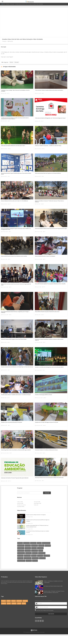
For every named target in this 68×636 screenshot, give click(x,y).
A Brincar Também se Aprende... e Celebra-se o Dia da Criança (48, 145)
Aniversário (19, 600)
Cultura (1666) (20, 501)
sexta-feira (35, 553)
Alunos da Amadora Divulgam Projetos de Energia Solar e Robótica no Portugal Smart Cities (16, 229)
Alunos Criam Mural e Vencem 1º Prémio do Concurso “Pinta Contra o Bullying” (49, 201)
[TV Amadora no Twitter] (38, 621)
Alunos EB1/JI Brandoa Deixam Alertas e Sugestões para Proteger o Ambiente (15, 312)
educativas (35, 560)
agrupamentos (21, 545)
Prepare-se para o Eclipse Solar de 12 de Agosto (36, 514)
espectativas (28, 553)
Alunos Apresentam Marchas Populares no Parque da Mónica (48, 173)
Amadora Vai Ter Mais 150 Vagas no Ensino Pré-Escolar (46, 422)
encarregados (35, 558)
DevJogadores (21, 550)
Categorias (5, 62)
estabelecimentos (46, 543)
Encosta (19, 603)
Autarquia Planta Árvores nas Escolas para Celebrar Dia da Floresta (49, 477)
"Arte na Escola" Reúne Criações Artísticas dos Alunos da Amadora (49, 90)
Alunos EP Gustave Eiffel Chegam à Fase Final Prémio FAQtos (13, 339)
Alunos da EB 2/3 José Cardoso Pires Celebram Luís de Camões (14, 256)
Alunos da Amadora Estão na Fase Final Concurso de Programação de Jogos (51, 228)
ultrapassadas (42, 553)
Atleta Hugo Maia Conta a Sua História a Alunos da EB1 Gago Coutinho (16, 450)
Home (4, 4)
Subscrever (51, 613)
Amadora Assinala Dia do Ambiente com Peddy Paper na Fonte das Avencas (17, 366)
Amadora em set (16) (21, 505)
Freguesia (4, 603)
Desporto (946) (20, 503)
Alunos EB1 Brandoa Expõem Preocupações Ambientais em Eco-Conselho (50, 283)
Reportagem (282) (37, 503)
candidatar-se (21, 548)
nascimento (40, 555)
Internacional (46, 555)
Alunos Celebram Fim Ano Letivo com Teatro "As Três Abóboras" (14, 200)
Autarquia (14, 603)
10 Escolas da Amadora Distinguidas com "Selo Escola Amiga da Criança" (50, 118)
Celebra (8, 600)
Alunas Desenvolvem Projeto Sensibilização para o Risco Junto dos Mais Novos (16, 174)
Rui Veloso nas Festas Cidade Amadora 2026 (53, 586)
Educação (12, 4)
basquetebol (33, 543)
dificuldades (20, 555)
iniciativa (39, 543)
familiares (34, 548)
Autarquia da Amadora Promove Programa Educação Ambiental (14, 477)
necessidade (42, 558)
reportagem (41, 545)
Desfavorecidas (27, 558)
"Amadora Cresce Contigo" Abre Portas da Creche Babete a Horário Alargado (15, 91)
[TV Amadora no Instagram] (41, 621)
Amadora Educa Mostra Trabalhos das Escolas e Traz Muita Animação (16, 394)
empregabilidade (21, 560)
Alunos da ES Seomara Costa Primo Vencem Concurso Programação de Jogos (16, 284)
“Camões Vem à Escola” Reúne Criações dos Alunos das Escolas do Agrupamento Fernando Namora (15, 118)
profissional (28, 560)
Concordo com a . (45, 610)
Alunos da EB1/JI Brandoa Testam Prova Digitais (45, 256)
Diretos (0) (36, 505)
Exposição (25, 600)
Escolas (23, 603)
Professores (27, 550)
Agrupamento (34, 545)
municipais (20, 543)
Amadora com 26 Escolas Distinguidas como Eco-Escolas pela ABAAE (49, 367)
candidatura (27, 548)
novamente (47, 545)
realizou (40, 550)
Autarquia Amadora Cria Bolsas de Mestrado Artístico (46, 450)
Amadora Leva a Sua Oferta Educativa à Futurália (11, 422)
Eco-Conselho (34, 550)
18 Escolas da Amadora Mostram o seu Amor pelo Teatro (13, 145)
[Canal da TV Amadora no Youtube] (43, 621)
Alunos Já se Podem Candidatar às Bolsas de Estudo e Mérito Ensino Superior (49, 340)
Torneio (8, 603)
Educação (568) (37, 501)
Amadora (3, 600)
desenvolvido (27, 555)
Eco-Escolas (27, 545)
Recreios (13, 600)
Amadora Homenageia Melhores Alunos (43, 394)
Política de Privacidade (48, 610)
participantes (40, 548)
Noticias (7, 4)
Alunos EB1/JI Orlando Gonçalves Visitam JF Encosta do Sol (47, 311)
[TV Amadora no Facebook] (36, 621)
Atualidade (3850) (20, 506)
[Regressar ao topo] (63, 627)
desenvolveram (21, 553)
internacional (26, 543)
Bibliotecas (34, 555)
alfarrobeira (20, 558)
